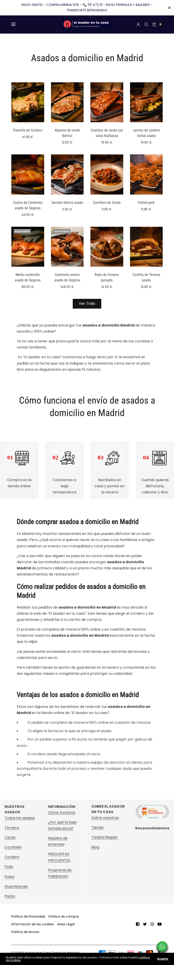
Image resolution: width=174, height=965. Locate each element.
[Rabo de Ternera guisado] (106, 247)
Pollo (9, 866)
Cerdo (10, 837)
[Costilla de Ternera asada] (146, 247)
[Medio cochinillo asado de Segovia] (27, 247)
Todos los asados (20, 818)
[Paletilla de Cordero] (27, 102)
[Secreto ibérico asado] (67, 174)
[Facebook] (138, 924)
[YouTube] (159, 924)
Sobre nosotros (105, 818)
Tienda (98, 827)
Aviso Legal (66, 924)
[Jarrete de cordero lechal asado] (146, 102)
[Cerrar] (169, 7)
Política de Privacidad (28, 916)
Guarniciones (16, 886)
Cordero (12, 857)
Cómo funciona (61, 812)
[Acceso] (138, 24)
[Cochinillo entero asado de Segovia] (67, 247)
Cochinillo (13, 847)
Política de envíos (25, 932)
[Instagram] (152, 924)
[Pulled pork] (146, 174)
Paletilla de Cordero (27, 130)
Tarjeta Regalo (105, 837)
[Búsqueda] (146, 24)
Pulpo (9, 876)
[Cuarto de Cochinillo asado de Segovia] (27, 174)
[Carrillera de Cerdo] (106, 174)
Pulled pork (146, 202)
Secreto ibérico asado (67, 202)
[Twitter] (145, 924)
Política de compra (63, 916)
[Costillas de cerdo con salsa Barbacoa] (106, 102)
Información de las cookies (32, 924)
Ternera (12, 827)
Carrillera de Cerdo (107, 202)
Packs (10, 896)
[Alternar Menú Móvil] (16, 24)
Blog (95, 847)
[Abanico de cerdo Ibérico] (67, 102)
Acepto (162, 959)
